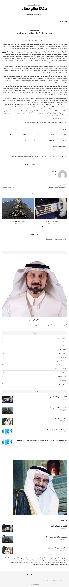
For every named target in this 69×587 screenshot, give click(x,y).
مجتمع (47, 564)
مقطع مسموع (34, 384)
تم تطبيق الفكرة (51, 562)
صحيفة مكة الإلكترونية (34, 361)
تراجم (6, 560)
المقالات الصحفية (34, 342)
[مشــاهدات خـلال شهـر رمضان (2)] (18, 208)
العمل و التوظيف (63, 560)
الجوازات (29, 558)
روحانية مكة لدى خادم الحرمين (57, 418)
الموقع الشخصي (34, 345)
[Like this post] (33, 164)
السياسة (9, 558)
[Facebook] (54, 21)
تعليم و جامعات (59, 562)
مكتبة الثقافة (36, 564)
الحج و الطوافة (23, 558)
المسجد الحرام (47, 560)
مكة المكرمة (42, 564)
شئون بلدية (11, 562)
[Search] (51, 21)
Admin (38, 36)
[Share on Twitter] (29, 164)
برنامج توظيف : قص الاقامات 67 (57, 429)
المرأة (56, 560)
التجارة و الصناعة (37, 558)
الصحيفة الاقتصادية (34, 338)
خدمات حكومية (22, 562)
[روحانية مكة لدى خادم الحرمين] (7, 421)
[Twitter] (56, 21)
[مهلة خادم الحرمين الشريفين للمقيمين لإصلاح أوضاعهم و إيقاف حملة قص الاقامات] (7, 443)
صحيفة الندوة (34, 353)
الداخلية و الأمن (15, 558)
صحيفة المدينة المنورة (34, 349)
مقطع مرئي (34, 380)
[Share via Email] (25, 164)
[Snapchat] (62, 21)
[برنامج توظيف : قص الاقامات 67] (7, 432)
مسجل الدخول (56, 239)
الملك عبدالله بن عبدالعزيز (36, 560)
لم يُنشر (34, 372)
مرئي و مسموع (34, 376)
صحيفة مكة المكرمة (34, 365)
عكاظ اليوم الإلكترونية (34, 368)
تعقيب (65, 562)
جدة (39, 562)
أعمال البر (64, 558)
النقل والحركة (12, 560)
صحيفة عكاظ (34, 357)
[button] (4, 212)
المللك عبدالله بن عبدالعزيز (22, 560)
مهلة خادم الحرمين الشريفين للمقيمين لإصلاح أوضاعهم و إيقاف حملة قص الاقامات (42, 440)
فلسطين (52, 564)
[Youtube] (60, 21)
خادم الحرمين (29, 562)
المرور (53, 560)
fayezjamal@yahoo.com (33, 122)
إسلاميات (52, 558)
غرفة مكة (57, 564)
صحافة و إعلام (63, 564)
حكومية (35, 562)
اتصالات (47, 558)
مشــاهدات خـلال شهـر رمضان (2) (18, 221)
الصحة (4, 558)
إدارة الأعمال (58, 558)
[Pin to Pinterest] (27, 164)
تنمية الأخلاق (44, 562)
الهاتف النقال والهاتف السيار (51, 221)
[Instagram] (58, 21)
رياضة (16, 562)
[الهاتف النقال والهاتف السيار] (51, 208)
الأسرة (43, 558)
